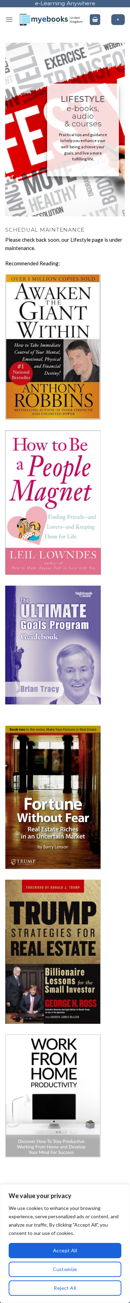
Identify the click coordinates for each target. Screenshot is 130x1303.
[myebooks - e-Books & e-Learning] (51, 19)
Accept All (65, 1250)
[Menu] (9, 19)
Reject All (65, 1288)
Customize (65, 1269)
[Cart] (95, 19)
